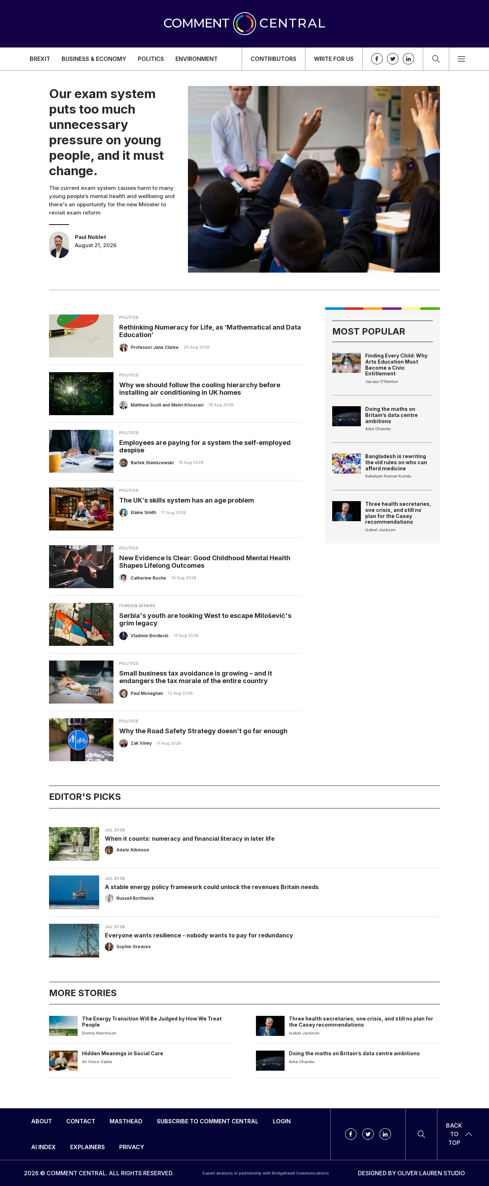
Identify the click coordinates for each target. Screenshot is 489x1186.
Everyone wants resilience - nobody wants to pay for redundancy (199, 934)
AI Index (43, 1147)
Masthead (126, 1121)
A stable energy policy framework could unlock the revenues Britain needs (212, 886)
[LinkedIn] (408, 58)
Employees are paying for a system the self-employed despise (205, 446)
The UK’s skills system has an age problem (186, 500)
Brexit (40, 58)
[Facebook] (377, 58)
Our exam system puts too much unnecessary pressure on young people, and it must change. (106, 132)
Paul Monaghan (147, 693)
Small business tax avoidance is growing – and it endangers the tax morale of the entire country (195, 677)
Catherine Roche (148, 578)
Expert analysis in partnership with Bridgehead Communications (266, 1173)
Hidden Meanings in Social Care (122, 1053)
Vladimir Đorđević (150, 635)
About (41, 1121)
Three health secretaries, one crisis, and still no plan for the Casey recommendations (398, 513)
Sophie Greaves (133, 946)
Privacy (131, 1147)
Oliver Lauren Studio (431, 1173)
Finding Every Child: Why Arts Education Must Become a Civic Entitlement (396, 364)
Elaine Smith (143, 512)
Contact (80, 1121)
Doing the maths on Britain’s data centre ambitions (391, 415)
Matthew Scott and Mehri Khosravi (167, 405)
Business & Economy (94, 58)
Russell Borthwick (135, 898)
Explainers (87, 1147)
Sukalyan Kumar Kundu (388, 476)
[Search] (436, 59)
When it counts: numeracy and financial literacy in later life (190, 838)
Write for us (334, 58)
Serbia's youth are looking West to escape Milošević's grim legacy (205, 619)
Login (282, 1121)
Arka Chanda (378, 428)
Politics (151, 58)
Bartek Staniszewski (152, 462)
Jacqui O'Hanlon (381, 381)
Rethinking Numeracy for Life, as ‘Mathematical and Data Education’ (210, 331)
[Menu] (461, 59)
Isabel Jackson (380, 529)
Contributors (273, 58)
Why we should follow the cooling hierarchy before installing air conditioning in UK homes (199, 389)
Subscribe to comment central (207, 1121)
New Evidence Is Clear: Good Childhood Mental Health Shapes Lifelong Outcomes (204, 562)
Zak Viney (141, 743)
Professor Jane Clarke (155, 347)
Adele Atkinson (132, 849)
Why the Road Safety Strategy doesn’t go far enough (203, 731)
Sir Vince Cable (97, 1061)
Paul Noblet (90, 237)
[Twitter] (392, 58)
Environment (196, 58)
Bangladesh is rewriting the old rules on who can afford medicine (396, 462)
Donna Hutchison (99, 1033)
